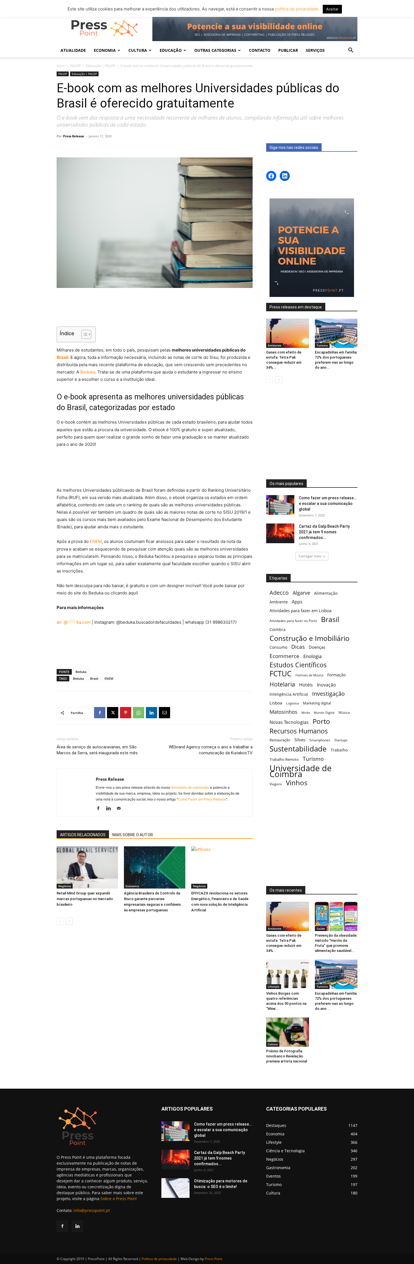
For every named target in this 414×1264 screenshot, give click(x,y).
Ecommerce (284, 656)
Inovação (326, 685)
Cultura (273, 1044)
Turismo (322, 345)
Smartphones (319, 740)
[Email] (164, 712)
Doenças (317, 647)
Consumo (278, 647)
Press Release (73, 136)
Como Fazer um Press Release (202, 799)
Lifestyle (273, 986)
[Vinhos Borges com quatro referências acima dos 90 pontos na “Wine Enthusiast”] (287, 974)
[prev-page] (60, 921)
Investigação (328, 694)
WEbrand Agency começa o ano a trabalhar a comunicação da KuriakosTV (211, 749)
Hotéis (306, 685)
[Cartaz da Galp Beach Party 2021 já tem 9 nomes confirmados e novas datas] (280, 533)
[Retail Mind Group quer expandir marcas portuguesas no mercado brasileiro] (87, 867)
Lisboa (276, 703)
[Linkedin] (151, 712)
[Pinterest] (125, 712)
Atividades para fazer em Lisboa (300, 610)
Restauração (280, 739)
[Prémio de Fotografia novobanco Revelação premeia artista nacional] (287, 1032)
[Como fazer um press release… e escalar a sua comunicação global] (280, 505)
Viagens (276, 784)
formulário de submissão (189, 787)
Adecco (279, 593)
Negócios (64, 886)
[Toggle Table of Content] (83, 334)
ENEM (96, 541)
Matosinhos (283, 712)
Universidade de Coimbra (300, 771)
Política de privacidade (159, 1258)
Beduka (87, 372)
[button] (350, 50)
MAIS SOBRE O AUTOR (132, 835)
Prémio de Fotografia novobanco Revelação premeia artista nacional (287, 1056)
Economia (132, 886)
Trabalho (339, 750)
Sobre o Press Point (119, 1198)
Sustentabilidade (298, 749)
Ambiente (274, 345)
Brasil (62, 357)
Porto (321, 721)
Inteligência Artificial (289, 694)
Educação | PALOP (100, 65)
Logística (292, 703)
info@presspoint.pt (92, 1210)
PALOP (75, 65)
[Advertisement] (154, 308)
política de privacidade (296, 9)
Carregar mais (310, 556)
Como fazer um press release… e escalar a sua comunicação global (328, 503)
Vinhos (296, 783)
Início (61, 65)
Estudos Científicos (298, 665)
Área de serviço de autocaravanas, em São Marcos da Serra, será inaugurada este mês (97, 749)
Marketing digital (317, 703)
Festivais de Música (309, 675)
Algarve (301, 593)
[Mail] (120, 808)
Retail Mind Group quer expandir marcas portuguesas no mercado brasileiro (85, 899)
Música (344, 712)
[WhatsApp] (138, 712)
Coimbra (278, 629)
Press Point (213, 1258)
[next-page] (69, 921)
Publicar (288, 50)
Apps (297, 602)
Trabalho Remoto (284, 759)
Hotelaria (282, 684)
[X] (112, 712)
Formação (336, 674)
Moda (305, 712)
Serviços (315, 50)
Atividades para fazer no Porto (293, 620)
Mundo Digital (324, 712)
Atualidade (73, 50)
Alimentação (325, 593)
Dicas (298, 647)
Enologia (312, 656)
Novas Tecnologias (289, 722)
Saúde (321, 928)
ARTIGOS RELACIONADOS (83, 835)
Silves (299, 739)
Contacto (259, 50)
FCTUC (280, 674)
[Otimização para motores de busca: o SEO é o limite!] (175, 1188)
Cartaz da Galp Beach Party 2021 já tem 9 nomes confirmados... (324, 532)
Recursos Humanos (299, 731)
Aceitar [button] (332, 9)
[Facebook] (99, 712)
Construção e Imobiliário (310, 638)
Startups (341, 740)
